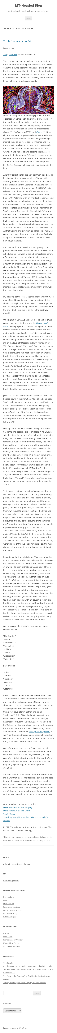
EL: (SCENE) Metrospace (13, 910)
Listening (27, 837)
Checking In (8, 963)
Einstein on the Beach (12, 907)
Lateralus (13, 54)
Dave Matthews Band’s (17, 807)
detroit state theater (16, 840)
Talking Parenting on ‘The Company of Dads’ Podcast (24, 982)
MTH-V (6, 933)
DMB (5, 900)
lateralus (28, 840)
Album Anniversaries (11, 946)
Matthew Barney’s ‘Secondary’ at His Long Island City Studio (27, 966)
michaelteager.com (11, 880)
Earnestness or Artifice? (13, 940)
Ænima (39, 132)
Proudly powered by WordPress (15, 1028)
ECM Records (8, 903)
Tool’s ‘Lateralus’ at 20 (17, 41)
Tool (5, 54)
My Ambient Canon (11, 943)
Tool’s (9, 814)
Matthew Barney (10, 913)
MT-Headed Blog (28, 5)
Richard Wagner (9, 916)
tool (34, 840)
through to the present (39, 731)
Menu (28, 18)
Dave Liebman (9, 897)
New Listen (7, 936)
